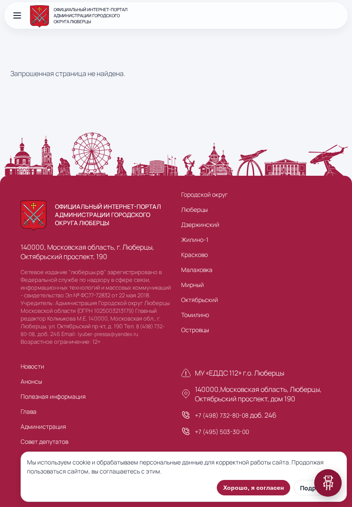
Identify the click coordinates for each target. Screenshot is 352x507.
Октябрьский (199, 300)
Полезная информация (53, 396)
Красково (194, 254)
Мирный (192, 285)
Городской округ (204, 194)
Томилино (195, 315)
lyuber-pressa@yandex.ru (108, 334)
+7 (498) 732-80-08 (222, 415)
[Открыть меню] (17, 15)
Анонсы (31, 381)
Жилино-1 (194, 239)
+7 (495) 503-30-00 (222, 432)
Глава (28, 411)
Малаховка (196, 270)
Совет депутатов (44, 441)
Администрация (43, 426)
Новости (32, 366)
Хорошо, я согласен (253, 487)
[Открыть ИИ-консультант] (328, 483)
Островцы (195, 330)
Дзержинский (200, 224)
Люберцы (194, 209)
